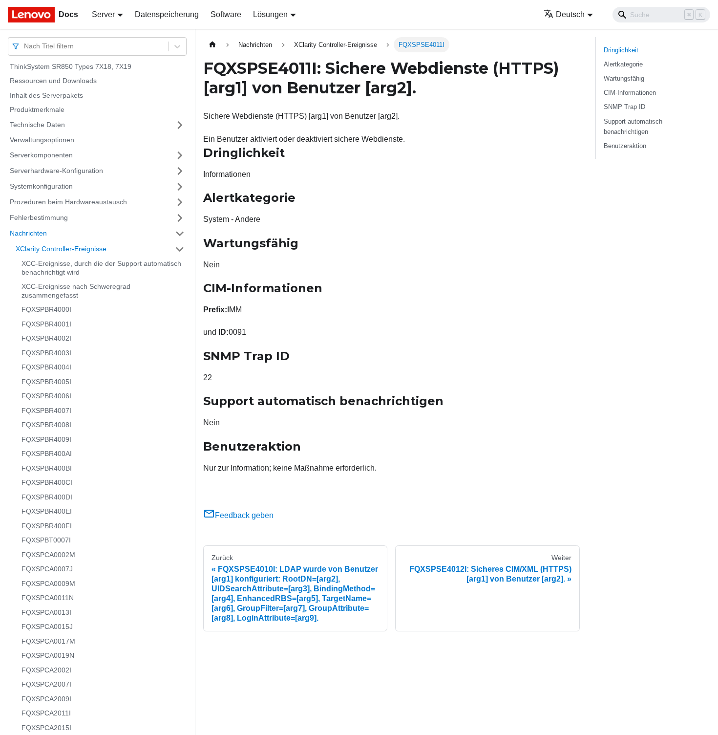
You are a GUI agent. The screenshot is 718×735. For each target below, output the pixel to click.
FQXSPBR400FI (46, 526)
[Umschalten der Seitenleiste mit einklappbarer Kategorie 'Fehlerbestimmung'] (179, 218)
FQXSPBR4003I (46, 353)
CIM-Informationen (630, 92)
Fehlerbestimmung (39, 217)
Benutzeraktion (625, 146)
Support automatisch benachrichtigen (633, 126)
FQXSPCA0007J (47, 569)
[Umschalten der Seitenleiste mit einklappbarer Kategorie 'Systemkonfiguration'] (179, 187)
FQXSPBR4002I (46, 339)
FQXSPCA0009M (48, 583)
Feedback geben (244, 515)
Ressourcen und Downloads (53, 81)
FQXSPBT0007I (46, 540)
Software (226, 14)
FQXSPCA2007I (46, 685)
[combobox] (25, 46)
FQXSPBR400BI (46, 468)
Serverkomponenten (41, 155)
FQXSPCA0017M (48, 641)
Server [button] (103, 14)
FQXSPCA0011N (47, 598)
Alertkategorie (623, 64)
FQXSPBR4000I (46, 310)
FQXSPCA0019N (47, 656)
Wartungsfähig (624, 78)
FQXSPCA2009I (46, 699)
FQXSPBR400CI (46, 483)
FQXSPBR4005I (46, 382)
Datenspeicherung (167, 14)
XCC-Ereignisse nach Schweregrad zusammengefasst (75, 291)
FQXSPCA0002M (48, 555)
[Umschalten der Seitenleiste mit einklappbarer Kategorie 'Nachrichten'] (179, 233)
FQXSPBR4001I (46, 324)
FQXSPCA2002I (46, 670)
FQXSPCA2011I (46, 713)
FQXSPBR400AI (46, 454)
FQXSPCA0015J (47, 627)
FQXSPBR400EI (46, 512)
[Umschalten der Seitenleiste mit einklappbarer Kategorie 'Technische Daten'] (179, 125)
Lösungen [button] (270, 14)
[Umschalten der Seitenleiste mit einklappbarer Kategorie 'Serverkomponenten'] (179, 155)
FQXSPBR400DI (46, 497)
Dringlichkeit (621, 50)
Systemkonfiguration (41, 186)
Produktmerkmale (37, 110)
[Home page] (212, 44)
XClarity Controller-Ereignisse (61, 249)
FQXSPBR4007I (46, 410)
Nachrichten (28, 233)
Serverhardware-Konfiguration (56, 170)
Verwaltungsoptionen (42, 140)
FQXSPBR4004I (46, 367)
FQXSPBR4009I (46, 439)
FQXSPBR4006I (46, 396)
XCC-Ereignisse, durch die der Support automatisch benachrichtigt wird (101, 268)
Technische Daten (37, 125)
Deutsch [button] (570, 14)
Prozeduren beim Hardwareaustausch (68, 202)
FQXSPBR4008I (46, 425)
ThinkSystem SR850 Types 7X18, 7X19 (70, 66)
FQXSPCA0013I (46, 612)
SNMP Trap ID (624, 106)
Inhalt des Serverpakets (46, 95)
